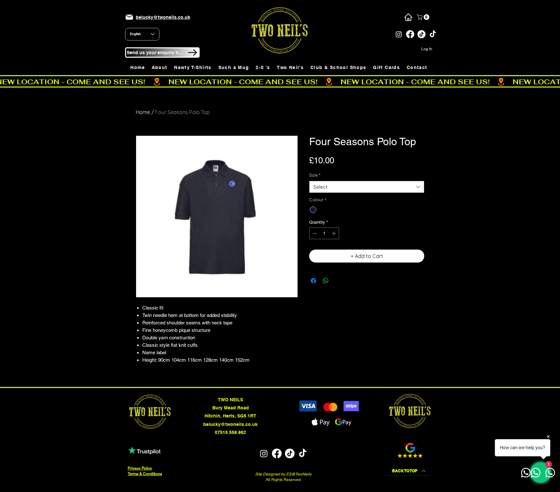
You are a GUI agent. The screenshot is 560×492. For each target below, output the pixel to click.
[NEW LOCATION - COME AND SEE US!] (280, 82)
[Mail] (129, 17)
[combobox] (366, 187)
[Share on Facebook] (313, 281)
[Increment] (334, 233)
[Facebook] (410, 34)
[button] (424, 17)
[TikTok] (421, 34)
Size (314, 175)
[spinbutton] (324, 233)
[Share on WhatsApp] (326, 281)
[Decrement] (314, 233)
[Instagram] (399, 34)
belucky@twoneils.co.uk (230, 424)
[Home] (408, 17)
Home (143, 112)
